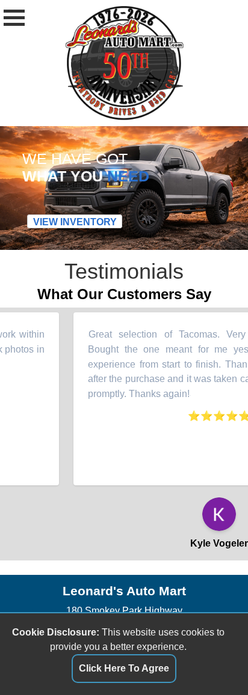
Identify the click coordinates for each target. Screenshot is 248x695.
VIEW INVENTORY (75, 221)
